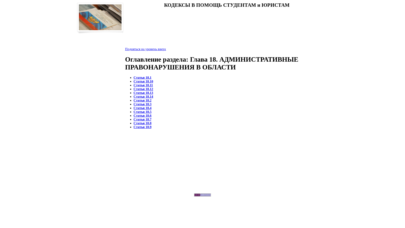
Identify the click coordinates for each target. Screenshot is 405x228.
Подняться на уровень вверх (145, 49)
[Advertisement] (227, 25)
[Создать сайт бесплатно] (202, 195)
